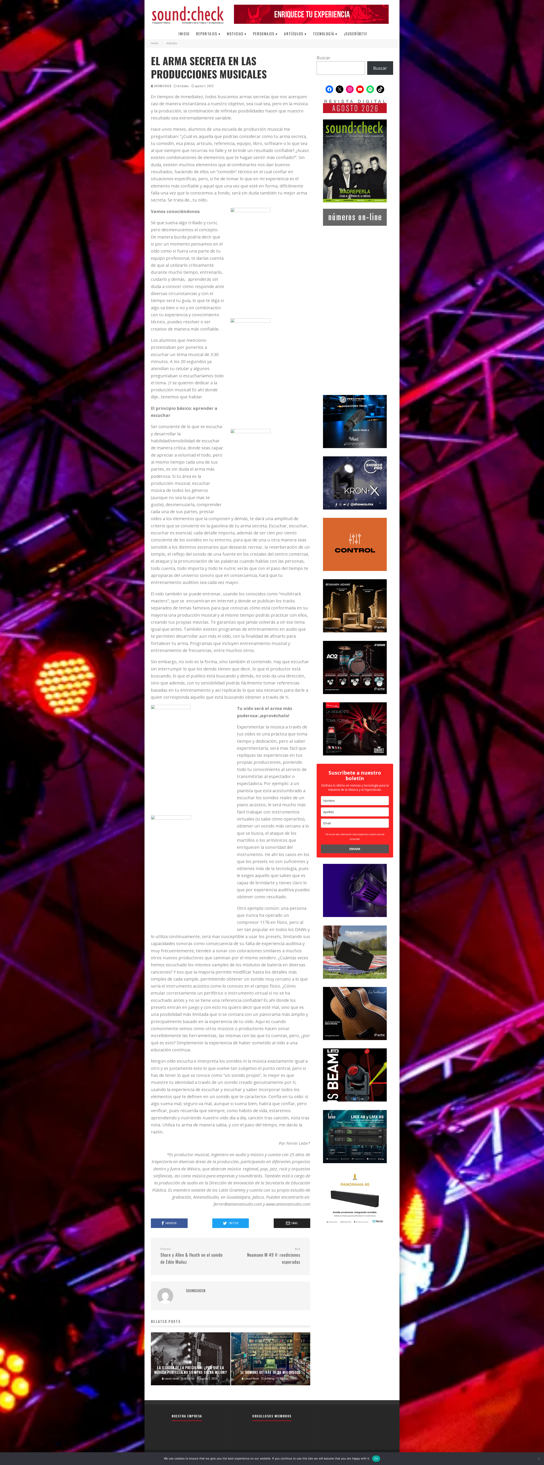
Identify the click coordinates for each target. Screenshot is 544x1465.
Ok (376, 1458)
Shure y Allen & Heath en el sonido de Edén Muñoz (191, 1256)
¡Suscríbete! (356, 33)
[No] (539, 1458)
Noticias (235, 33)
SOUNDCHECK (162, 86)
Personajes (264, 33)
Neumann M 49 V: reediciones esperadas (273, 1256)
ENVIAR (354, 849)
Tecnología (323, 33)
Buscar (323, 58)
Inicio (184, 33)
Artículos (293, 33)
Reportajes (206, 33)
